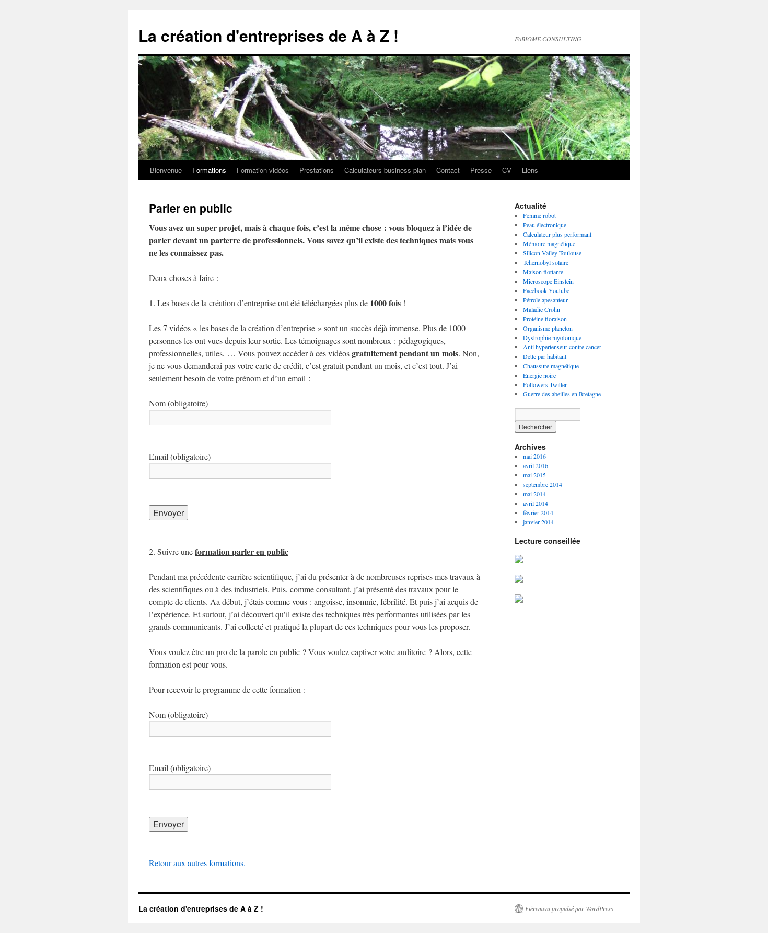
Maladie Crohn (541, 309)
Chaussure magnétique (551, 365)
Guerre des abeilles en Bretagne (562, 394)
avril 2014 (535, 503)
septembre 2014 (542, 484)
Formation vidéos (263, 170)
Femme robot (539, 215)
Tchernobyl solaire (545, 262)
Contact (448, 170)
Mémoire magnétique (549, 243)
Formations (209, 170)
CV (506, 170)
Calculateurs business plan (385, 170)
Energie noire (539, 375)
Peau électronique (544, 224)
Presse (481, 170)
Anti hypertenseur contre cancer (562, 347)
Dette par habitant (544, 356)
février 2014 (538, 512)
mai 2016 (534, 456)
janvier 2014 (538, 522)
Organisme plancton (548, 328)
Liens (530, 170)
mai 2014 (534, 493)
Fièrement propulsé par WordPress (569, 908)
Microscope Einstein (548, 281)
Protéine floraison (545, 318)
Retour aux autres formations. (197, 862)
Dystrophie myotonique (552, 337)
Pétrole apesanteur (545, 300)
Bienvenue (166, 170)
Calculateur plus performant (557, 234)
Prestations (316, 170)
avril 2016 (535, 465)
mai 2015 (534, 475)
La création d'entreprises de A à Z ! (268, 35)
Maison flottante (543, 271)
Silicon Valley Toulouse (552, 253)
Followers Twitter (545, 384)
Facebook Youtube (546, 290)
